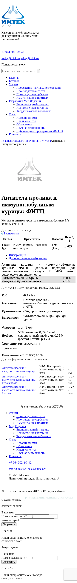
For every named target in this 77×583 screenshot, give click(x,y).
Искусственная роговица (32, 432)
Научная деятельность (30, 452)
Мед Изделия (17, 426)
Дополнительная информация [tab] (28, 258)
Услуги (13, 412)
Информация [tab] (17, 255)
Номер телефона (11, 516)
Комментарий (10, 520)
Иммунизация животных (32, 422)
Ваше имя (7, 512)
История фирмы (26, 442)
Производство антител (30, 416)
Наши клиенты (26, 449)
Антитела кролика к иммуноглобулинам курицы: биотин (19, 390)
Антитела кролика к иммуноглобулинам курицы (19, 369)
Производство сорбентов (32, 419)
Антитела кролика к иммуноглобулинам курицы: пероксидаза (19, 379)
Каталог (17, 140)
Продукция (30, 140)
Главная (6, 140)
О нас (12, 439)
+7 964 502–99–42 (12, 51)
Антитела (44, 140)
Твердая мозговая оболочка (33, 436)
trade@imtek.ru (10, 58)
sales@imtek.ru (30, 58)
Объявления (24, 446)
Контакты (15, 456)
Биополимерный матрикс (32, 429)
